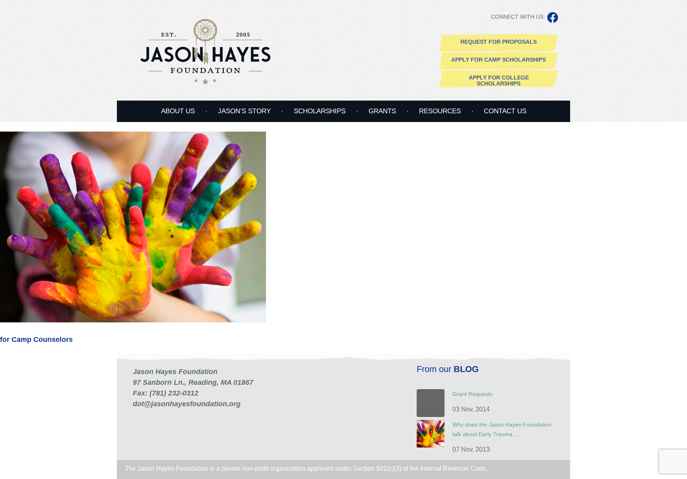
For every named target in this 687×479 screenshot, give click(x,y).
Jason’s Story (244, 111)
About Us (178, 111)
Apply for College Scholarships (499, 80)
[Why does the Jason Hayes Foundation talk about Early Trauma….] (430, 445)
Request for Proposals (498, 42)
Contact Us (505, 111)
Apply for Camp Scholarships (498, 59)
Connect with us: (518, 17)
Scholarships (319, 111)
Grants (382, 111)
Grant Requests (472, 394)
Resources (440, 111)
